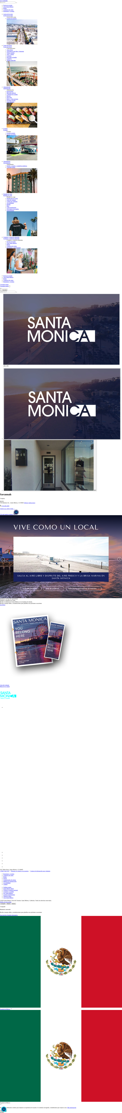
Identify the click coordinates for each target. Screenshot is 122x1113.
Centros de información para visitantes (40, 871)
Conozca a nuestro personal (10, 890)
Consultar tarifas (11, 167)
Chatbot (5, 884)
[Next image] (7, 366)
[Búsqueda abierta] (9, 286)
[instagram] (4, 855)
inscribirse (2, 605)
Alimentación (6, 87)
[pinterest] (4, 863)
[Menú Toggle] (0, 288)
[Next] (119, 559)
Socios (5, 878)
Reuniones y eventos (8, 11)
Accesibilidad (6, 883)
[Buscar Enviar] (16, 2)
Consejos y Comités (8, 891)
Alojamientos (6, 161)
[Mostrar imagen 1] (62, 404)
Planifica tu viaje (7, 194)
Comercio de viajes (8, 9)
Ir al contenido (4, 0)
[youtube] (4, 858)
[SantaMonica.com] (8, 703)
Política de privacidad (5, 902)
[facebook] (4, 707)
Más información (71, 1107)
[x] (62, 852)
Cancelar (4, 290)
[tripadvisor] (4, 866)
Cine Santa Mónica (8, 6)
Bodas (5, 8)
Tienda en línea (7, 896)
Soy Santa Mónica (8, 893)
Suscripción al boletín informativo (9, 915)
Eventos (5, 128)
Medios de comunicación (9, 881)
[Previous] (3, 559)
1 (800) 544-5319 (4, 871)
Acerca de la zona (8, 14)
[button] (61, 1057)
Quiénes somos (7, 887)
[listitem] (31, 588)
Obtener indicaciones (29, 503)
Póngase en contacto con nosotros (20, 871)
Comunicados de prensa (9, 880)
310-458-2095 (5, 506)
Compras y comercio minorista (11, 237)
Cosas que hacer (7, 45)
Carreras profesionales (9, 894)
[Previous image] (4, 366)
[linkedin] (4, 860)
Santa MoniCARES (8, 888)
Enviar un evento (7, 5)
